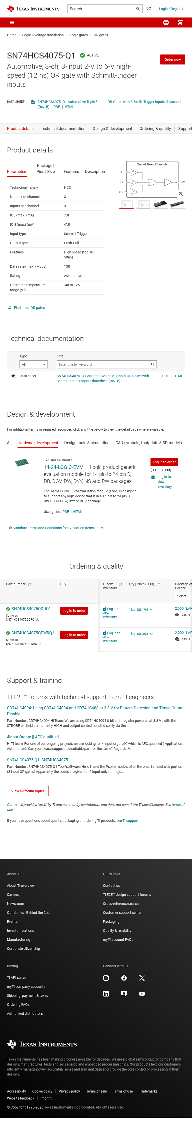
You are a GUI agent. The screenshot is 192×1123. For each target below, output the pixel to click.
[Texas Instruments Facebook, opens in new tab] (124, 980)
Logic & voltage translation (43, 35)
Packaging (111, 922)
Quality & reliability (117, 931)
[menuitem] (166, 22)
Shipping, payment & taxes (27, 996)
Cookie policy (42, 1091)
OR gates (101, 35)
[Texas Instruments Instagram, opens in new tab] (106, 980)
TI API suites (16, 978)
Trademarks (148, 1091)
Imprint (46, 1098)
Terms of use (123, 1091)
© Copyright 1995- (25, 1107)
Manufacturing (18, 940)
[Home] (33, 8)
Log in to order (164, 462)
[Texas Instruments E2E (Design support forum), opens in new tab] (124, 996)
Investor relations (20, 931)
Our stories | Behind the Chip (28, 913)
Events (12, 922)
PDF (57, 107)
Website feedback (20, 1098)
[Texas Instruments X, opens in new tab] (142, 980)
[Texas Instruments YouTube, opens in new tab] (142, 996)
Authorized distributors (25, 1014)
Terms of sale (96, 1091)
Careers (13, 895)
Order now (172, 59)
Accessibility (16, 1091)
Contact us (111, 886)
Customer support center (122, 913)
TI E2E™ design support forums (127, 895)
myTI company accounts (26, 987)
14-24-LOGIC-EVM (64, 467)
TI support (130, 821)
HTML (69, 107)
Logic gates (79, 35)
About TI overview (21, 886)
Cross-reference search (121, 904)
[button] (12, 22)
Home (11, 35)
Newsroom (15, 904)
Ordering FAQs (18, 1005)
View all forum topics (27, 791)
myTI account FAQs (118, 940)
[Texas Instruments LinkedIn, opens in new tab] (106, 996)
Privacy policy (69, 1091)
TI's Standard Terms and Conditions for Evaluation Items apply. (55, 528)
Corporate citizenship (23, 949)
